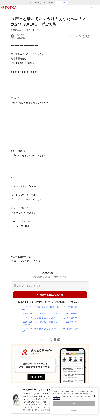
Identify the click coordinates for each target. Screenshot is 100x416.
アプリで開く (61, 3)
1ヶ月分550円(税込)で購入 (48, 295)
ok (74, 404)
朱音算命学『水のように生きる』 (25, 30)
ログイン (93, 7)
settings (74, 410)
